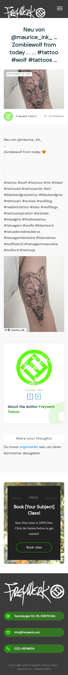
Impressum (24, 669)
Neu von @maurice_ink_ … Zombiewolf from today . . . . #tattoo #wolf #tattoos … (34, 44)
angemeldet (29, 447)
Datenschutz (43, 669)
